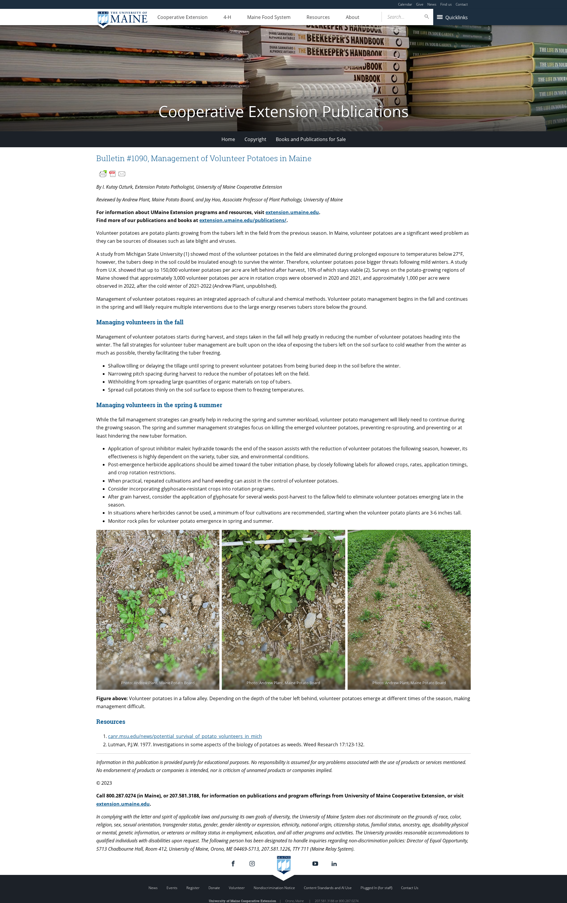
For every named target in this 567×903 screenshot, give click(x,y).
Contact (462, 4)
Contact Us (409, 887)
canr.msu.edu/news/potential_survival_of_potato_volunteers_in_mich (185, 736)
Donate (214, 887)
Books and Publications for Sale (311, 139)
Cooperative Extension (182, 17)
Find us (446, 4)
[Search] (427, 17)
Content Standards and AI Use (328, 887)
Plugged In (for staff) (376, 887)
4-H (227, 17)
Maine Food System (269, 17)
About (352, 17)
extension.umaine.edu (292, 212)
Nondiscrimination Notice (274, 887)
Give (419, 4)
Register (193, 887)
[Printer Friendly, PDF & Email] (112, 173)
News (431, 4)
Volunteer (237, 887)
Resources (318, 17)
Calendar (405, 4)
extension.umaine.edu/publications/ (242, 220)
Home (228, 139)
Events (172, 887)
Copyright (255, 139)
